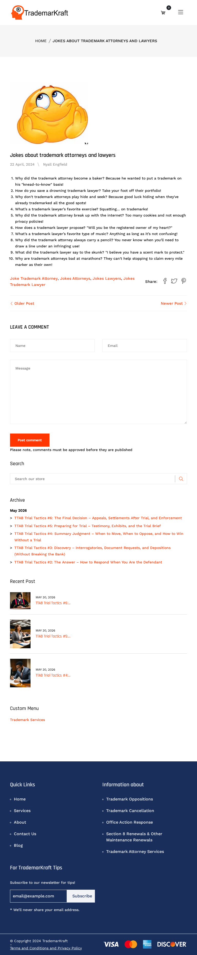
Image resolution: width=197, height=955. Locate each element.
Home (41, 41)
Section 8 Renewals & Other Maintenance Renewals (134, 836)
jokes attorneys (75, 278)
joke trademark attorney (34, 278)
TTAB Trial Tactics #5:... (53, 636)
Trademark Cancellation (130, 810)
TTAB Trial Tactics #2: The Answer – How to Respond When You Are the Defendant (88, 562)
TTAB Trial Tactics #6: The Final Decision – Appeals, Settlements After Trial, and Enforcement (98, 518)
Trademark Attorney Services (135, 851)
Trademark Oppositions (129, 799)
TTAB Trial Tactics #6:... (53, 603)
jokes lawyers (107, 278)
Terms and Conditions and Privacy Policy (46, 948)
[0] (163, 13)
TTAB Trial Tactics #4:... (53, 675)
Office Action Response (129, 822)
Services (22, 810)
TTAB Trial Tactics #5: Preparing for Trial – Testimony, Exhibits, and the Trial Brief (87, 526)
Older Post (23, 303)
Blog (18, 845)
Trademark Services (27, 720)
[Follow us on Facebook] (165, 281)
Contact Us (25, 833)
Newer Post (172, 303)
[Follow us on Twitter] (174, 281)
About (20, 822)
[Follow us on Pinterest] (183, 281)
